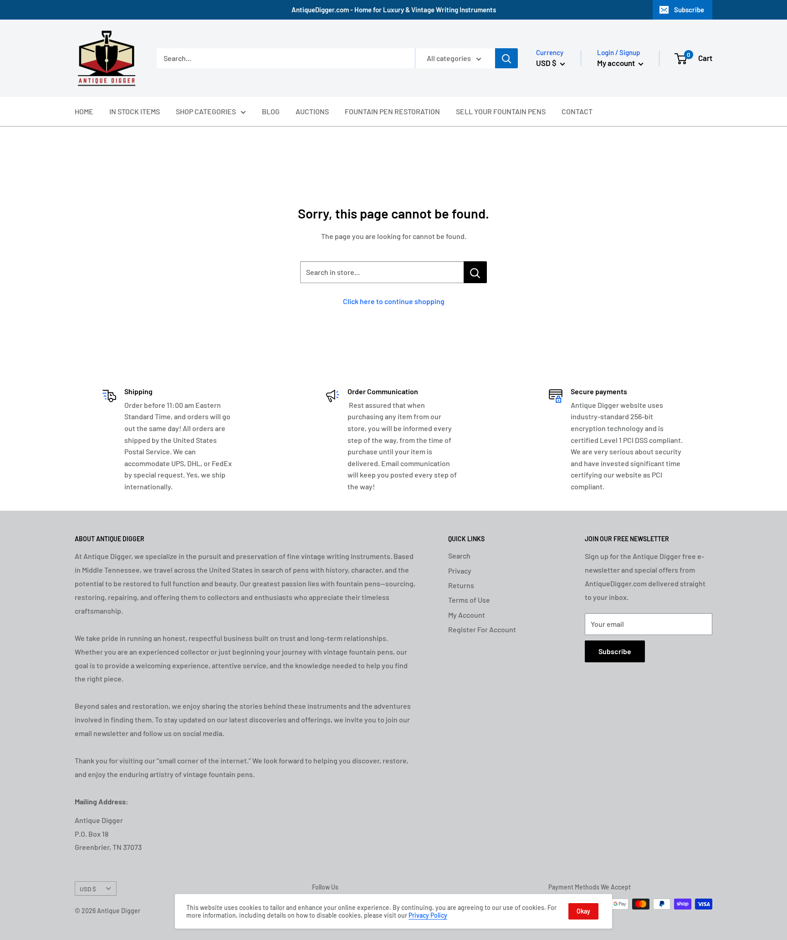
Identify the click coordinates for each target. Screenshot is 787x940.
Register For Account (482, 629)
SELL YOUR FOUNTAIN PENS (501, 111)
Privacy (459, 570)
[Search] (506, 58)
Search (459, 555)
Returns (461, 585)
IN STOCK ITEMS (134, 111)
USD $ (88, 889)
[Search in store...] (475, 272)
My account (616, 62)
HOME (84, 111)
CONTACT (577, 111)
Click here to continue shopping (394, 301)
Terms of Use (469, 599)
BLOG (271, 111)
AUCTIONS (312, 111)
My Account (466, 614)
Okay (583, 911)
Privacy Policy (428, 915)
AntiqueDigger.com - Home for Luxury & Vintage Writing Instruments (393, 9)
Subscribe (689, 9)
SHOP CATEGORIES (206, 111)
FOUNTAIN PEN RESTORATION (392, 111)
